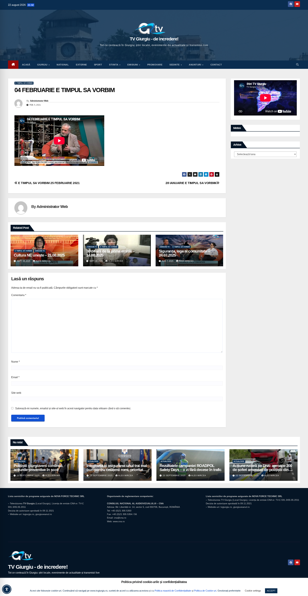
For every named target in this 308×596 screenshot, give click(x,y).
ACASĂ (26, 64)
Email (15, 377)
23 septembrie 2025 (101, 475)
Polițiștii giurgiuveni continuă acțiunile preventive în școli (38, 467)
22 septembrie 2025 (247, 475)
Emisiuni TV (40, 251)
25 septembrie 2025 (28, 475)
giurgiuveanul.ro (43, 514)
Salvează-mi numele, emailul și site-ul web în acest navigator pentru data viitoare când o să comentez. (73, 408)
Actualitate (20, 461)
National (63, 64)
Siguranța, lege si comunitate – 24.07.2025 (184, 253)
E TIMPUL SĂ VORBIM (24, 83)
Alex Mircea (43, 261)
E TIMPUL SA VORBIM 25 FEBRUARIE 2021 (48, 183)
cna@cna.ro (120, 517)
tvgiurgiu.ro (28, 514)
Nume (15, 361)
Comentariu (18, 295)
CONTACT (216, 64)
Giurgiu (42, 64)
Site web (16, 392)
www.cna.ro (119, 521)
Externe (81, 64)
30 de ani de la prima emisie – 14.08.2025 (110, 253)
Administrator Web (39, 100)
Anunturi (195, 64)
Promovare (155, 64)
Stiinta (114, 64)
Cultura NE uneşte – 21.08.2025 (39, 255)
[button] (297, 64)
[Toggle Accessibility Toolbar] (6, 589)
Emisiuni (133, 64)
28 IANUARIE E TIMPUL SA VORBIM (191, 183)
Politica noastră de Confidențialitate (173, 590)
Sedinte (174, 64)
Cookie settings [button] (253, 590)
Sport (98, 64)
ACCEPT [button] (271, 591)
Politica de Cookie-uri (205, 590)
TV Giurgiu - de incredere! (154, 38)
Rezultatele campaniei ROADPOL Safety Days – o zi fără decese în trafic (190, 467)
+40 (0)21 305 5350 (121, 510)
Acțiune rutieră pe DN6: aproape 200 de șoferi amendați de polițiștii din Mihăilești (262, 469)
